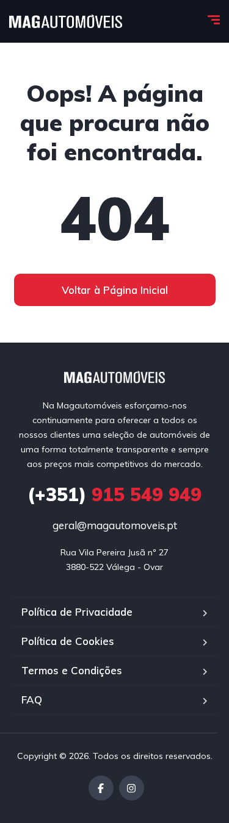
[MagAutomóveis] (65, 21)
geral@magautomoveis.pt (115, 525)
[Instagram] (131, 787)
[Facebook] (101, 787)
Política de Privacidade (77, 611)
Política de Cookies (67, 641)
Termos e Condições (71, 670)
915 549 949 (114, 494)
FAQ (31, 699)
